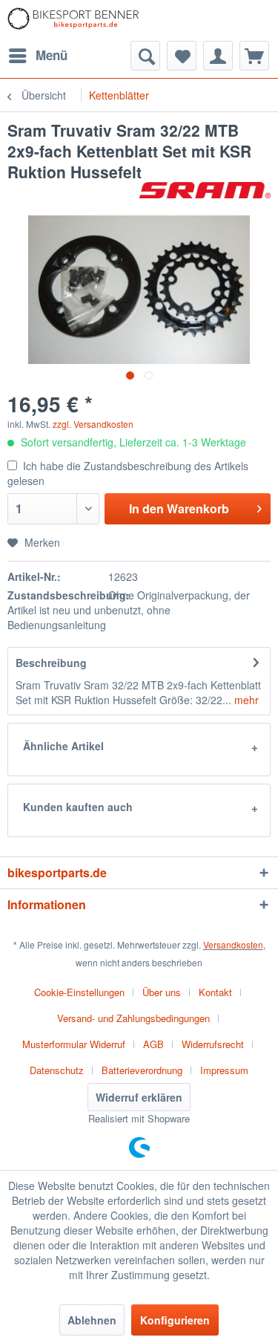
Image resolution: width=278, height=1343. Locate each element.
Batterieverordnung (142, 1070)
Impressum (224, 1070)
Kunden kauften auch (78, 806)
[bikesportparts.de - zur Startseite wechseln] (73, 20)
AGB (153, 1044)
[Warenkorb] (254, 56)
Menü (51, 55)
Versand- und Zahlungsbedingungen (133, 1018)
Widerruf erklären (139, 1097)
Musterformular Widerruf (73, 1044)
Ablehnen (91, 1320)
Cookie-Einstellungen (79, 992)
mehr (245, 699)
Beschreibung (51, 662)
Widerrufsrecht (213, 1044)
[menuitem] (37, 56)
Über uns (161, 992)
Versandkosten (233, 944)
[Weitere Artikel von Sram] (205, 195)
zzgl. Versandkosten (93, 423)
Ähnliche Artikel (63, 745)
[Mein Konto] (218, 56)
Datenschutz (57, 1070)
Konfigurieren (175, 1320)
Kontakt (215, 992)
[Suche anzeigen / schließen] (145, 56)
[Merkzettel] (181, 56)
